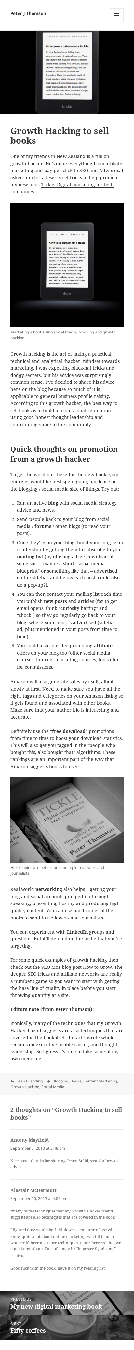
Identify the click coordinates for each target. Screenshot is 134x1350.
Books (75, 1081)
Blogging (60, 1081)
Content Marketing (100, 1081)
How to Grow (97, 967)
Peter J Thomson (28, 13)
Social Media (52, 1087)
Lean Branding (29, 1081)
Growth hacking (28, 354)
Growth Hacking (24, 1087)
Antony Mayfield (29, 1140)
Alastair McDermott (33, 1190)
